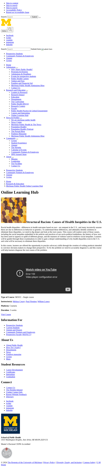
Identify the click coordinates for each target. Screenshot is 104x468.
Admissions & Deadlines (21, 74)
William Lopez (43, 301)
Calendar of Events (19, 150)
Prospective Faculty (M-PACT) (18, 334)
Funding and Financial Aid (22, 83)
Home (8, 65)
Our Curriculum (17, 102)
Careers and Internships (20, 113)
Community (11, 138)
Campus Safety (89, 462)
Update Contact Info (14, 392)
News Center (16, 122)
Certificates (10, 372)
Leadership (15, 161)
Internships (10, 374)
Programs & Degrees (19, 72)
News (8, 352)
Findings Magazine (19, 134)
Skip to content (12, 3)
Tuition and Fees (17, 81)
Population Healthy (19, 127)
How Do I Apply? (13, 347)
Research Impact (17, 95)
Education (15, 97)
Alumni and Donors (14, 330)
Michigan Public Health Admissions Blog (27, 85)
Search (4, 17)
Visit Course (6, 314)
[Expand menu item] (17, 67)
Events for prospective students (23, 76)
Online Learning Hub (19, 115)
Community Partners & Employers (20, 56)
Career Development (14, 370)
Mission (14, 159)
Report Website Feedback (16, 394)
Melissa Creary (19, 301)
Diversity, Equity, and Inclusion (69, 462)
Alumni (9, 58)
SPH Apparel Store (19, 154)
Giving (9, 60)
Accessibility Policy (14, 10)
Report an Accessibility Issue (17, 12)
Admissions (10, 67)
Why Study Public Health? (22, 69)
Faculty (14, 108)
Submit (34, 17)
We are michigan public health (23, 120)
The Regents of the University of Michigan (25, 462)
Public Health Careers (20, 79)
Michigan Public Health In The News (26, 124)
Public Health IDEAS (20, 104)
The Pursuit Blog (18, 131)
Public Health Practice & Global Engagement (29, 111)
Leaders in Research (19, 92)
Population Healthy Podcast (22, 129)
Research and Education (15, 90)
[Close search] (40, 17)
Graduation (10, 377)
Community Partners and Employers (20, 332)
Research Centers (18, 106)
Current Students (13, 328)
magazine (13, 354)
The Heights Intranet (14, 390)
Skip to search (11, 5)
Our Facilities (16, 164)
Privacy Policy (49, 462)
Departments (16, 99)
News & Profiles (12, 118)
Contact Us (15, 88)
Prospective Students (14, 54)
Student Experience (19, 143)
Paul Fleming (31, 301)
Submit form (36, 49)
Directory (10, 397)
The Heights (16, 147)
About (8, 157)
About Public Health (14, 345)
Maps (8, 359)
